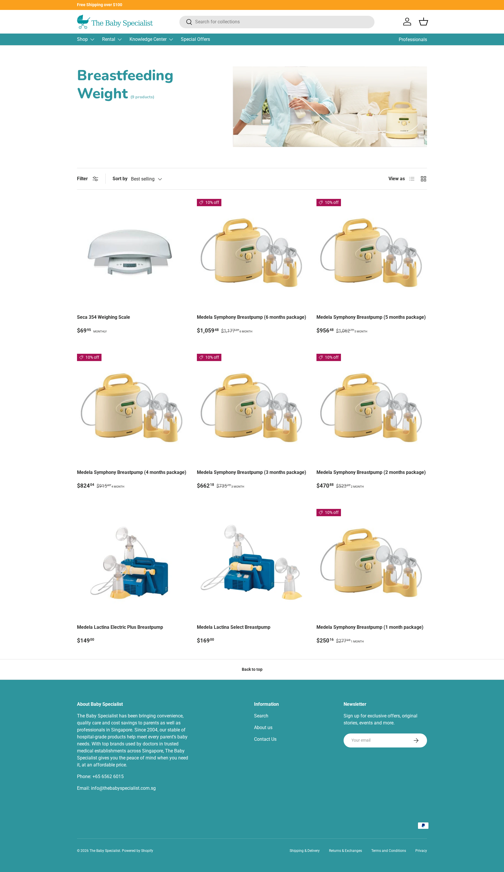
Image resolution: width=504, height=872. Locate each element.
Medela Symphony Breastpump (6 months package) (251, 317)
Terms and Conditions (388, 851)
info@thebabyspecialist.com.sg (123, 788)
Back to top (252, 669)
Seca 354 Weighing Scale (103, 317)
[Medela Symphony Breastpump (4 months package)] (132, 409)
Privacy (421, 851)
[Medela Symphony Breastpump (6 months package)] (252, 254)
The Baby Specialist (105, 851)
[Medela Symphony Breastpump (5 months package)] (371, 254)
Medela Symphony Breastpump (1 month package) (370, 627)
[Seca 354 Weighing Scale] (132, 254)
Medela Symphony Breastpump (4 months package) (131, 472)
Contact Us (265, 739)
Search (261, 716)
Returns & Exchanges (345, 851)
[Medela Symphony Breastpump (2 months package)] (371, 409)
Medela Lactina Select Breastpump (233, 627)
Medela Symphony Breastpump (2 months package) (371, 472)
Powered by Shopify (137, 851)
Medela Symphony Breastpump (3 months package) (251, 472)
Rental (108, 39)
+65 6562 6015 (108, 776)
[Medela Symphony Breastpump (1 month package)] (371, 564)
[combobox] (276, 21)
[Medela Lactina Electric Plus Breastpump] (132, 564)
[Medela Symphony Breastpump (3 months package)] (252, 409)
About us (263, 727)
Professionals (413, 39)
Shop (82, 39)
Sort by (120, 178)
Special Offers (195, 39)
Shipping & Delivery (305, 851)
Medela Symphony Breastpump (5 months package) (371, 317)
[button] (423, 21)
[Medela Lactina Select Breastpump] (252, 564)
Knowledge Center (148, 39)
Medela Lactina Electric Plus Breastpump (120, 627)
